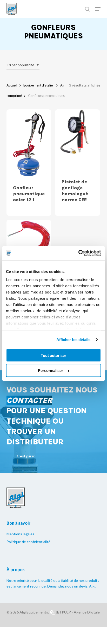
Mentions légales (20, 534)
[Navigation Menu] (98, 9)
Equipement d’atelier (38, 85)
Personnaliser (50, 370)
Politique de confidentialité (28, 541)
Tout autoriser (53, 355)
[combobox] (22, 65)
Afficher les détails (73, 339)
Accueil (11, 85)
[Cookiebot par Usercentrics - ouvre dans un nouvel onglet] (78, 253)
